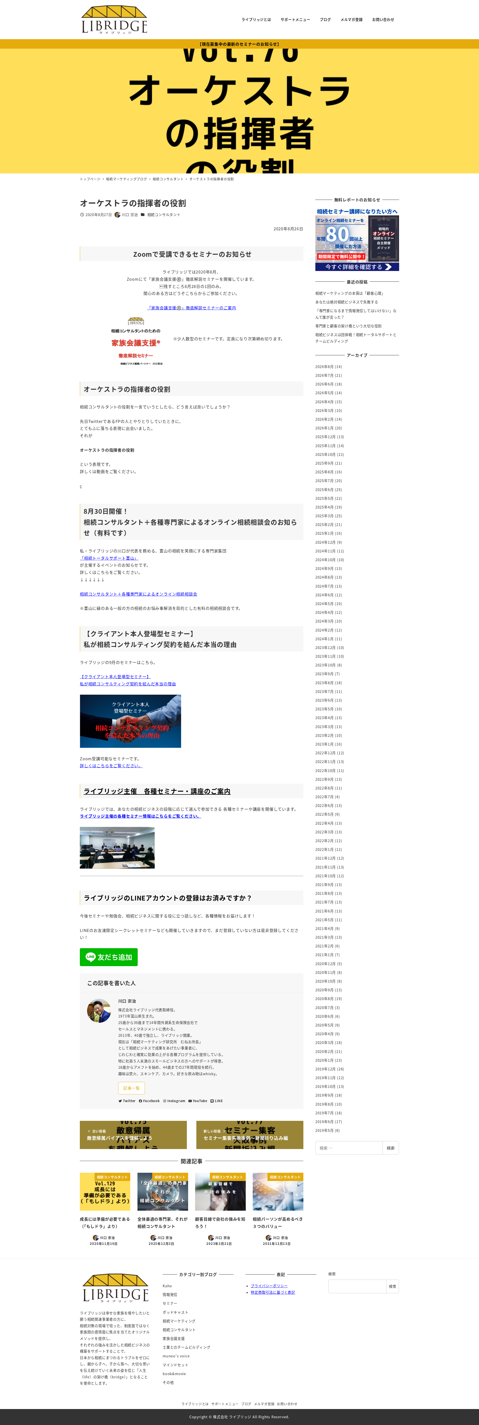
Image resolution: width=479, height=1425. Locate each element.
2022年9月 (324, 779)
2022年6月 (324, 805)
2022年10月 (325, 770)
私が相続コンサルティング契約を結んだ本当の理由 (128, 684)
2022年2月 (324, 840)
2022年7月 (324, 796)
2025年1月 (324, 533)
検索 (391, 1148)
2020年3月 (324, 1042)
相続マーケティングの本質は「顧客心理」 (350, 293)
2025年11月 (325, 445)
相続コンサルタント (164, 214)
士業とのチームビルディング (186, 1347)
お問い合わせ (287, 1403)
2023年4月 (324, 717)
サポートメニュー (225, 1403)
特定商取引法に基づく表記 (273, 1292)
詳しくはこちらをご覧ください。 (111, 766)
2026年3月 (324, 410)
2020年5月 (324, 1025)
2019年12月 (325, 1068)
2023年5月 (324, 708)
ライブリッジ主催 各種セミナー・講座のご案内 (157, 790)
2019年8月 (324, 1104)
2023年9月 (324, 673)
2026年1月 (324, 427)
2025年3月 (324, 515)
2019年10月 (325, 1086)
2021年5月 (324, 919)
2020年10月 (325, 981)
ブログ (246, 1403)
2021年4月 (324, 928)
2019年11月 (325, 1077)
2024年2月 (324, 630)
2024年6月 (324, 594)
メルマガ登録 (264, 1403)
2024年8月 (324, 577)
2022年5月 (324, 814)
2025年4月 (324, 507)
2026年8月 (324, 366)
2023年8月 (324, 682)
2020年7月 (324, 1007)
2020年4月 (324, 1033)
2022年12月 (325, 752)
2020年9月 (324, 989)
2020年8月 (324, 998)
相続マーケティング (179, 1320)
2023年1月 (324, 744)
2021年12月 (325, 858)
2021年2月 (324, 945)
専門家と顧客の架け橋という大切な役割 (348, 325)
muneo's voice (176, 1355)
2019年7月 (324, 1112)
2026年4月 (324, 401)
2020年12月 (325, 963)
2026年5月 (324, 392)
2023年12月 (325, 647)
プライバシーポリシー (269, 1285)
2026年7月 (324, 375)
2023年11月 (325, 656)
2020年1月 (324, 1060)
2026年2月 (324, 419)
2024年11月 (325, 550)
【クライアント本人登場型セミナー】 (115, 676)
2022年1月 (324, 849)
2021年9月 (324, 884)
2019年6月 (324, 1121)
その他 (168, 1382)
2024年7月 (324, 586)
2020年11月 (325, 972)
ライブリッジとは (195, 1403)
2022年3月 (324, 831)
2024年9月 (324, 568)
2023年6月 (324, 700)
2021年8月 (324, 893)
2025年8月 (324, 471)
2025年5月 (324, 498)
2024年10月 (325, 559)
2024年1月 (324, 638)
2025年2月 (324, 524)
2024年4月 (324, 612)
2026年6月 (324, 384)
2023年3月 (324, 726)
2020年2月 (324, 1051)
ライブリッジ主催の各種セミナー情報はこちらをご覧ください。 (140, 816)
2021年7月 (324, 902)
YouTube (200, 1100)
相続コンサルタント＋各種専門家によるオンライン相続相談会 (138, 594)
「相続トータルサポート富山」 (109, 558)
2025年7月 (324, 480)
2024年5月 (324, 603)
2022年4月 (324, 823)
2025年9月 (324, 463)
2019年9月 (324, 1095)
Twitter (129, 1100)
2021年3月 (324, 937)
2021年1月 (324, 954)
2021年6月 (324, 910)
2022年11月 (325, 761)
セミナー (170, 1303)
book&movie (174, 1373)
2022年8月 (324, 787)
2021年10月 (325, 875)
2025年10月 (325, 454)
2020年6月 (324, 1016)
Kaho (167, 1285)
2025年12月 (325, 436)
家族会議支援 (174, 1338)
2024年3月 (324, 621)
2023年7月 (324, 691)
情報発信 (170, 1294)
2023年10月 (325, 664)
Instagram (176, 1100)
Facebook (151, 1100)
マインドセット (176, 1364)
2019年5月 (324, 1130)
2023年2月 (324, 735)
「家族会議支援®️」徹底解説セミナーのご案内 (191, 308)
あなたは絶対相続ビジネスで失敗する (346, 301)
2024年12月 (325, 542)
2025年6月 (324, 489)
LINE (219, 1100)
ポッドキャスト (176, 1312)
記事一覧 (131, 1088)
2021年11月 (325, 867)
